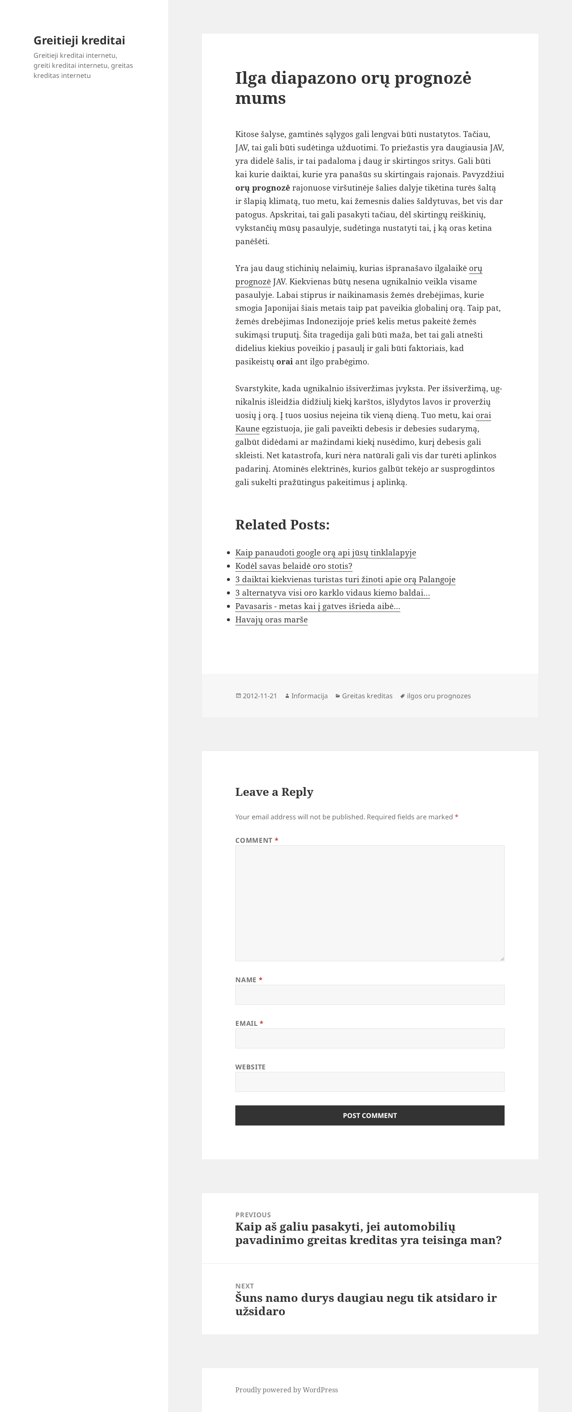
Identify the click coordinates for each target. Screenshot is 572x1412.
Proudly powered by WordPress (286, 1389)
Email (249, 1023)
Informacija (309, 695)
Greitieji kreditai (79, 40)
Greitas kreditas (367, 695)
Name (249, 979)
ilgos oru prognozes (439, 695)
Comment (256, 840)
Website (250, 1066)
